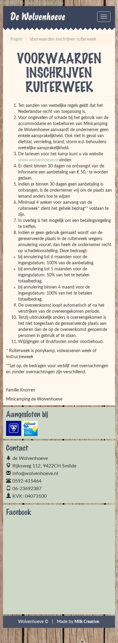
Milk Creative (86, 622)
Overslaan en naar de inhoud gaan (32, 3)
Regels (16, 39)
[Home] (18, 18)
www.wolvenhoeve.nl (38, 160)
